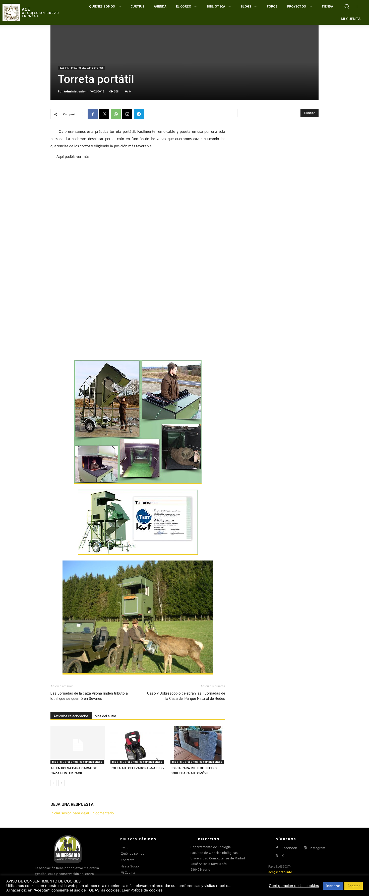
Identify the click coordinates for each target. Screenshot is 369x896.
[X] (104, 114)
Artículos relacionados (71, 716)
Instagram (317, 848)
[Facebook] (93, 114)
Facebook (289, 848)
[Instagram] (305, 848)
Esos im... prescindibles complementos (81, 67)
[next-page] (61, 783)
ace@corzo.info (280, 872)
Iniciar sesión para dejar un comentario (82, 813)
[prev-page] (53, 783)
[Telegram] (139, 114)
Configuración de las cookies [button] (294, 885)
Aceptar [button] (353, 886)
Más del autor (105, 716)
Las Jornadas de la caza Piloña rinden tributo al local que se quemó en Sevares (89, 696)
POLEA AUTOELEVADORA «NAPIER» (137, 768)
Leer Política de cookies (142, 890)
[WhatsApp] (116, 114)
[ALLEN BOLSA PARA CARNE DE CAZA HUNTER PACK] (77, 745)
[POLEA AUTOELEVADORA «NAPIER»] (137, 745)
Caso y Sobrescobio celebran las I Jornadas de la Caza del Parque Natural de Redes (186, 696)
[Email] (127, 114)
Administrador (75, 91)
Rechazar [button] (333, 886)
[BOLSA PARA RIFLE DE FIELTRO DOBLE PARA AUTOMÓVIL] (197, 745)
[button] (346, 6)
